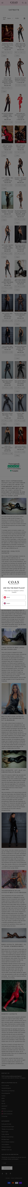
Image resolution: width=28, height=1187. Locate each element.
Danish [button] (8, 597)
